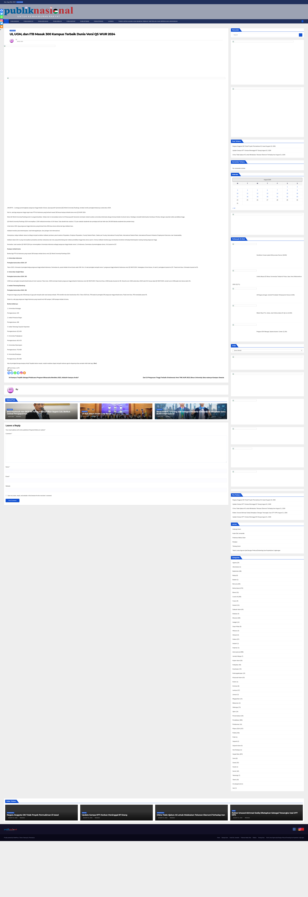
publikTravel (99, 21)
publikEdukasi (43, 21)
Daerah (235, 605)
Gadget (235, 622)
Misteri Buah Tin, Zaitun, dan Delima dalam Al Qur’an (272, 313)
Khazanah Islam (237, 677)
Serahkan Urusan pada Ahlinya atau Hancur (269, 255)
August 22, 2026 (13, 817)
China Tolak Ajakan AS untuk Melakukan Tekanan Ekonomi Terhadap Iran (254, 154)
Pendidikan (12, 30)
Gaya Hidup (236, 626)
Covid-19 (235, 596)
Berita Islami (236, 588)
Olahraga (235, 707)
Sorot (234, 758)
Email (8, 476)
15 (287, 193)
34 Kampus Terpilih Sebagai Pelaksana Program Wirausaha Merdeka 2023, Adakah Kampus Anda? (43, 377)
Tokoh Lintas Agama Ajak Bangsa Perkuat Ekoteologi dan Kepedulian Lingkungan (148, 21)
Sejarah (235, 741)
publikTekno (85, 21)
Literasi (235, 694)
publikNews (15, 21)
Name (8, 467)
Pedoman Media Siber (239, 537)
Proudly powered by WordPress (11, 837)
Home (218, 837)
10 (237, 193)
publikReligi (57, 21)
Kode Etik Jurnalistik (238, 533)
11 (247, 193)
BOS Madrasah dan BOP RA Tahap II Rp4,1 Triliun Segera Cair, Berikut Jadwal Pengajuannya (38, 412)
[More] (24, 372)
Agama (235, 562)
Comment (9, 433)
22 (287, 196)
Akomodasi (236, 567)
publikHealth (29, 21)
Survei (234, 771)
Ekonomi (235, 618)
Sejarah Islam (237, 745)
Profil (234, 737)
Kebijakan (235, 664)
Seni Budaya (236, 750)
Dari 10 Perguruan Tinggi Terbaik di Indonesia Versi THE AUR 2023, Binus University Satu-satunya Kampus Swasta (183, 377)
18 (247, 196)
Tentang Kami (237, 546)
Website (8, 486)
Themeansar (31, 837)
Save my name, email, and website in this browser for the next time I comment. (30, 495)
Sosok (234, 767)
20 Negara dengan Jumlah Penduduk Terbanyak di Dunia (273, 295)
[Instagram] (21, 372)
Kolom (234, 681)
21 (277, 196)
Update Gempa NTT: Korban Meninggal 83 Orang (247, 517)
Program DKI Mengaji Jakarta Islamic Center (269, 331)
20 (267, 196)
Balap (234, 575)
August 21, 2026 (163, 817)
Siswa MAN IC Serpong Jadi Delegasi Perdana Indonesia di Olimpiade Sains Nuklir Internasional (191, 412)
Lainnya (111, 21)
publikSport (71, 21)
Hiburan (235, 630)
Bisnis (234, 592)
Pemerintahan (237, 716)
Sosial (234, 762)
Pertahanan (236, 724)
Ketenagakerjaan (238, 673)
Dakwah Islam (237, 609)
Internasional (236, 652)
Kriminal (235, 686)
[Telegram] (18, 372)
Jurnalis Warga (237, 656)
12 (257, 193)
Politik (234, 733)
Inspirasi (235, 647)
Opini (234, 711)
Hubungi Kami (237, 529)
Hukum (235, 639)
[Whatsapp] (15, 372)
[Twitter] (12, 372)
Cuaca (234, 601)
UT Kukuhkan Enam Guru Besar (96, 413)
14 (277, 193)
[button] (299, 21)
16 (297, 193)
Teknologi (235, 775)
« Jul (234, 208)
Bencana (235, 584)
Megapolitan (236, 699)
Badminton (236, 571)
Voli (234, 788)
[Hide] (0, 29)
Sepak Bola (236, 754)
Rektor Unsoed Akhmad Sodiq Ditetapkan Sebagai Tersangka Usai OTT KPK (255, 512)
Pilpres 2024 (236, 728)
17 (237, 196)
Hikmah (235, 635)
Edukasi (235, 613)
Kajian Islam (236, 660)
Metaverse (236, 703)
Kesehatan (236, 669)
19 (257, 196)
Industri (235, 643)
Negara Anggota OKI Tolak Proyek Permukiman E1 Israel (249, 146)
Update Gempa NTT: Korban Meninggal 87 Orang (247, 150)
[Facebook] (8, 372)
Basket (235, 579)
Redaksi (18, 416)
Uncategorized (237, 784)
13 (267, 193)
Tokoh (234, 779)
